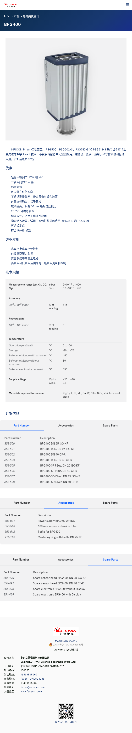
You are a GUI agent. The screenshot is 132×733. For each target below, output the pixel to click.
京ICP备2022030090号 (66, 641)
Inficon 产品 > (13, 16)
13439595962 (29, 674)
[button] (127, 4)
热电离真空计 (31, 16)
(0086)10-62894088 (33, 678)
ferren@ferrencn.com (33, 687)
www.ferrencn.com (31, 691)
